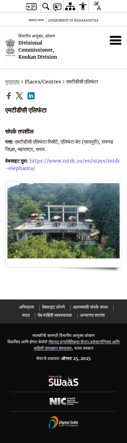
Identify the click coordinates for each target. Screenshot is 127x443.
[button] (115, 40)
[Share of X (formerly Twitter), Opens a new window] (20, 96)
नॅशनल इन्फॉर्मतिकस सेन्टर (68, 341)
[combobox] (97, 6)
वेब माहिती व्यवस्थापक (55, 315)
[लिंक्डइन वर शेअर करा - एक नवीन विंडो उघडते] (32, 96)
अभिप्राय (26, 307)
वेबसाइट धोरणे (53, 307)
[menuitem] (46, 6)
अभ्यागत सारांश (92, 315)
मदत (26, 315)
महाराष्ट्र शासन (36, 20)
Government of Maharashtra (73, 20)
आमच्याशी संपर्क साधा (90, 307)
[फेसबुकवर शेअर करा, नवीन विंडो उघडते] (9, 96)
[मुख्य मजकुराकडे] (31, 6)
